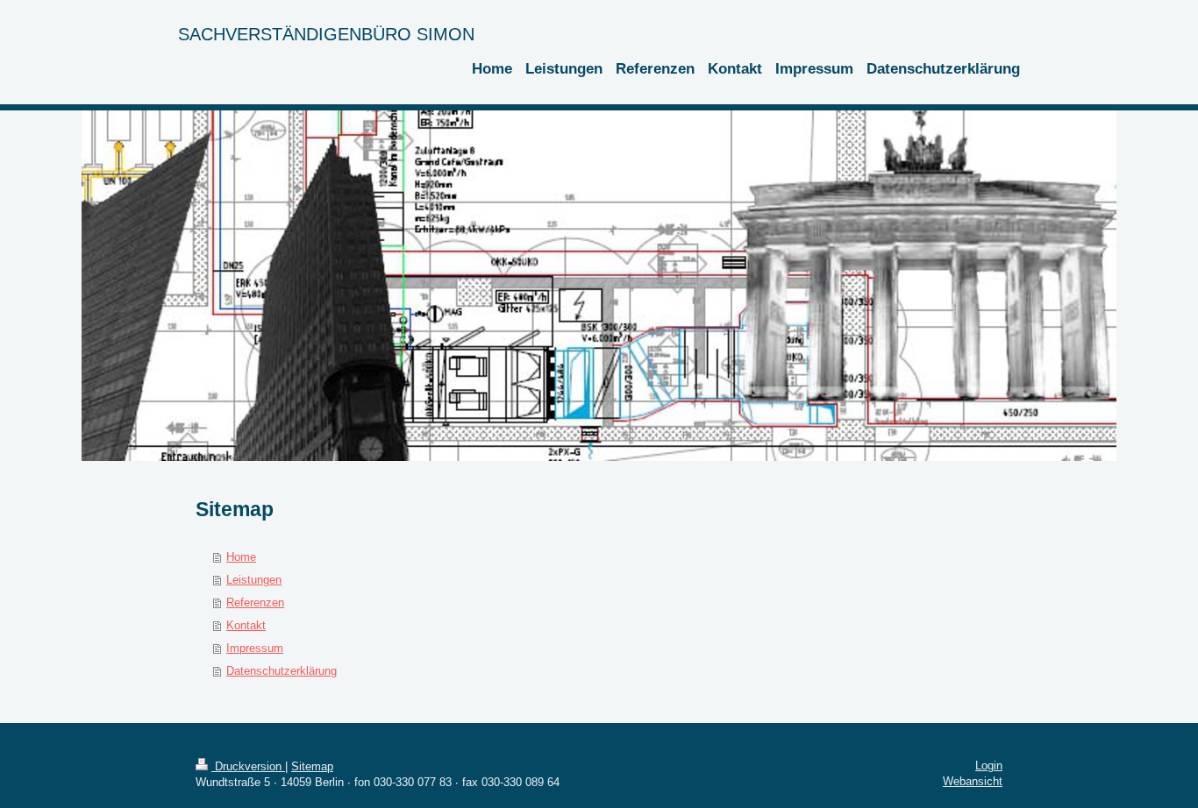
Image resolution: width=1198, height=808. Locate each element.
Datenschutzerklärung (281, 670)
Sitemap (312, 766)
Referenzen (255, 602)
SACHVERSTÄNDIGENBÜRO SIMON (326, 34)
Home (241, 556)
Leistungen (254, 579)
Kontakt (246, 625)
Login (988, 765)
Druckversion (248, 766)
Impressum (254, 648)
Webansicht (972, 781)
